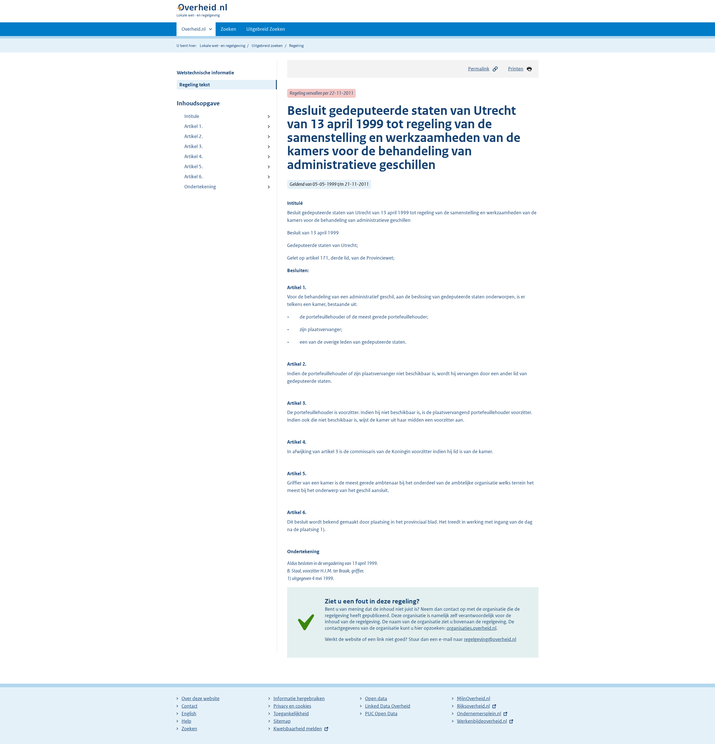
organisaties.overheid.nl (471, 628)
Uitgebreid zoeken (267, 45)
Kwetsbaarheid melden (297, 729)
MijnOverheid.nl (473, 698)
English (189, 713)
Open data (376, 698)
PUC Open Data (381, 713)
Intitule (191, 116)
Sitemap (282, 721)
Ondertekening (200, 187)
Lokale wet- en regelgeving (222, 45)
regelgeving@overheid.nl (490, 639)
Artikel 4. (193, 156)
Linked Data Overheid (387, 706)
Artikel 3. (193, 146)
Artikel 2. (193, 136)
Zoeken (228, 29)
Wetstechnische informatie (205, 73)
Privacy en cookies (292, 706)
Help (186, 721)
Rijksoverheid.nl (473, 706)
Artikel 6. (193, 176)
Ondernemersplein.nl (479, 713)
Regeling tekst (194, 85)
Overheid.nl (194, 31)
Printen (515, 69)
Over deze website (201, 698)
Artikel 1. (193, 126)
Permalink (478, 69)
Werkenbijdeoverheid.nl (482, 721)
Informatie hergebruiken (299, 698)
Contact (189, 706)
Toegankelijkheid (291, 713)
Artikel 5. (193, 166)
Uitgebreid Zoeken (265, 29)
